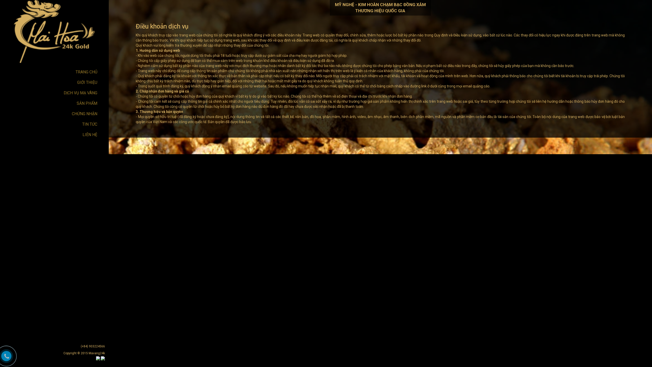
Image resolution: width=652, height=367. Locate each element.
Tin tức (89, 124)
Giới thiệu (87, 82)
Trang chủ (86, 72)
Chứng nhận (84, 114)
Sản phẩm (87, 103)
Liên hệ (90, 135)
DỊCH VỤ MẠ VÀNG (80, 93)
